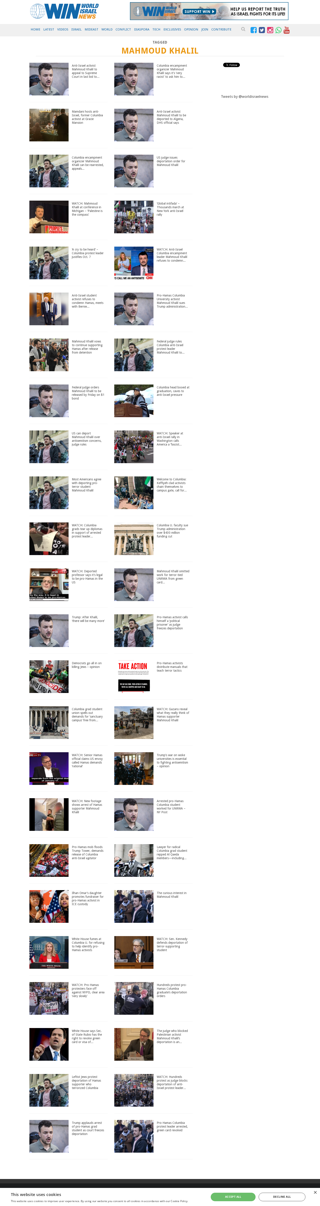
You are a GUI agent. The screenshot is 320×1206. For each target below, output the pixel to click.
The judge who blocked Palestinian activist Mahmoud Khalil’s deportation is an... (172, 1036)
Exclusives (172, 29)
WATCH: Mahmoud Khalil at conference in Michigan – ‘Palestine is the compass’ (87, 209)
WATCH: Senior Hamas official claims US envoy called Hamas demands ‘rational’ (87, 760)
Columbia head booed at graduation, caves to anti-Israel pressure (173, 391)
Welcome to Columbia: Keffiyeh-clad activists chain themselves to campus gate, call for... (172, 485)
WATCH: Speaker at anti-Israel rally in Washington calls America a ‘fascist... (170, 439)
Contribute (221, 29)
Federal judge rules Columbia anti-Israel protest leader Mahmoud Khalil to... (171, 347)
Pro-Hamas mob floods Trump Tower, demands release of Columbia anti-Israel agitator (87, 852)
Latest (48, 29)
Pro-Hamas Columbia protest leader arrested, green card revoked (172, 1126)
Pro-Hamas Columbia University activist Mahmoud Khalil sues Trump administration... (172, 301)
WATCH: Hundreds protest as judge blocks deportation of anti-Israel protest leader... (172, 1082)
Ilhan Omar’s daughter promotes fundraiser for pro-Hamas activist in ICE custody (88, 898)
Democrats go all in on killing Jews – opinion (87, 665)
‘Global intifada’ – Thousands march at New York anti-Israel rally (170, 209)
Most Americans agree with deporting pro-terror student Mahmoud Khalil (86, 485)
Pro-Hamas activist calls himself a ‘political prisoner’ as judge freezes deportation (172, 622)
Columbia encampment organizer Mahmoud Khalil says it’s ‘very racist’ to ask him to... (172, 71)
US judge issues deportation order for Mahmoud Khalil (171, 161)
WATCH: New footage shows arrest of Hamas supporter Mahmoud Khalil (87, 806)
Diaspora (141, 29)
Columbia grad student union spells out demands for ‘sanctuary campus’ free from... (87, 714)
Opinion (191, 29)
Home (35, 29)
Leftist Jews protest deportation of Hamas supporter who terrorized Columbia (86, 1082)
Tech (156, 29)
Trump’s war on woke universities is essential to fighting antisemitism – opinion (172, 760)
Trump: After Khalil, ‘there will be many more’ (88, 619)
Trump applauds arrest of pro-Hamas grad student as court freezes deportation (88, 1128)
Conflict (123, 29)
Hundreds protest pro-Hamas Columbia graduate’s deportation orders (172, 990)
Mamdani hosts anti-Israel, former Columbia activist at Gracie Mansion (87, 117)
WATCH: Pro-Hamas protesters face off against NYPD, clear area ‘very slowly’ (88, 990)
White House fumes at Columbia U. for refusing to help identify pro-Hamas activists (88, 944)
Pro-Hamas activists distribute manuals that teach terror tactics (172, 666)
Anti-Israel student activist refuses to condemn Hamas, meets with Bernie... (87, 301)
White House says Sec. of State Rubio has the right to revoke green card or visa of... (87, 1036)
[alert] (160, 1197)
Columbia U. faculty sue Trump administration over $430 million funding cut (172, 530)
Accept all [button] (233, 1197)
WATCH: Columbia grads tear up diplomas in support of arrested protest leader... (87, 530)
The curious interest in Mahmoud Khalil (172, 894)
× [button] (315, 1192)
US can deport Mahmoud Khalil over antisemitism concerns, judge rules (87, 439)
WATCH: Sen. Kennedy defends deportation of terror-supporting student (172, 944)
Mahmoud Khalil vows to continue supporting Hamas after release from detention (87, 347)
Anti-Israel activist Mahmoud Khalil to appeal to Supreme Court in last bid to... (85, 71)
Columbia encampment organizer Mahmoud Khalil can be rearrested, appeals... (88, 163)
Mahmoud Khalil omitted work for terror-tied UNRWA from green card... (173, 576)
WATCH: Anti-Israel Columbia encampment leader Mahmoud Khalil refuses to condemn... (172, 255)
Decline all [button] (282, 1197)
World (107, 29)
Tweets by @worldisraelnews (244, 96)
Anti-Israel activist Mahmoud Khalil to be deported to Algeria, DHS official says (171, 117)
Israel (76, 29)
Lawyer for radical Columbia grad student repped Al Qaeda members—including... (172, 852)
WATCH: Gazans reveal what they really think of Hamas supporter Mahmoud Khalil (173, 714)
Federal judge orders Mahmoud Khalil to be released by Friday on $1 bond (88, 393)
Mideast (91, 29)
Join (204, 29)
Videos (62, 29)
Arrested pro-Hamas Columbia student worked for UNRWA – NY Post (171, 806)
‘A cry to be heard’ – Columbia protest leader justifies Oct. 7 (88, 253)
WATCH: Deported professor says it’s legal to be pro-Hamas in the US (87, 576)
